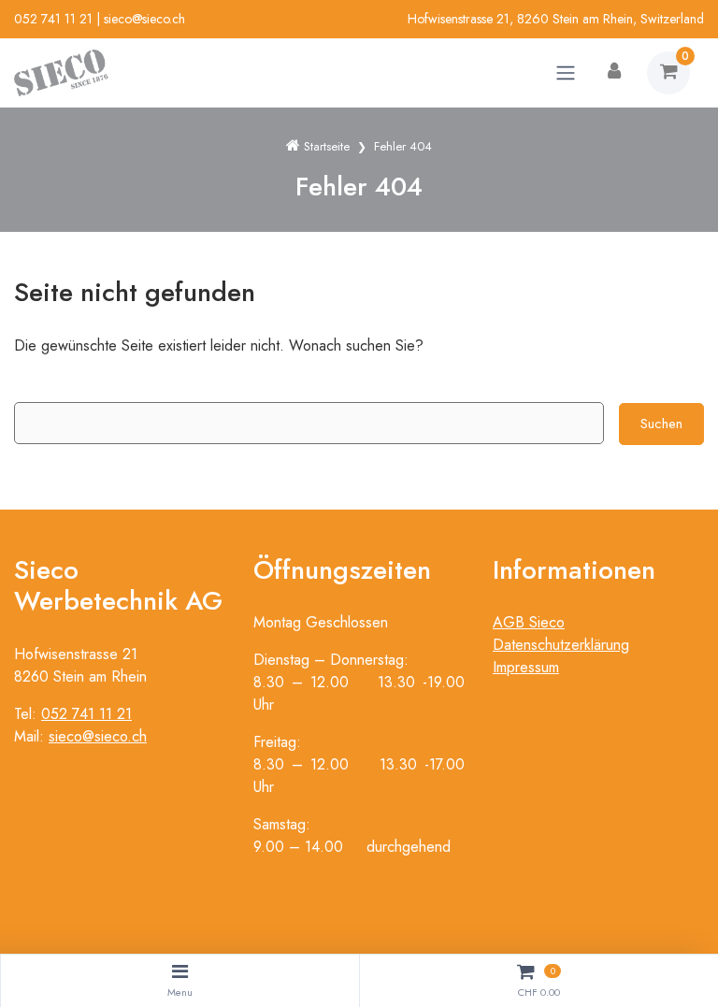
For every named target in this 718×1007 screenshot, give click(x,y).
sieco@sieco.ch (144, 18)
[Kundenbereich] (614, 72)
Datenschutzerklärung (561, 644)
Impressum (526, 667)
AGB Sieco (529, 622)
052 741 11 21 (53, 18)
